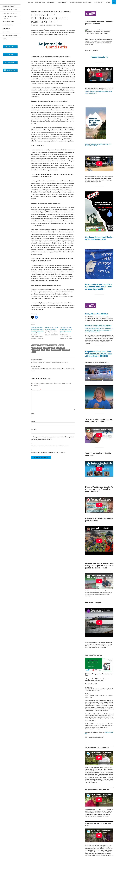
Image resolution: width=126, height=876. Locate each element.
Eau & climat (6, 32)
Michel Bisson (60, 347)
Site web (33, 429)
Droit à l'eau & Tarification (62, 11)
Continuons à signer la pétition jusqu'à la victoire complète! (99, 238)
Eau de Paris (44, 345)
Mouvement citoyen (8, 21)
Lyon (53, 347)
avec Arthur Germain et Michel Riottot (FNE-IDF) (98, 355)
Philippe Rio (66, 349)
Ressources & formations (10, 35)
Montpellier (36, 349)
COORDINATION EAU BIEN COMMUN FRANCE (80, 2)
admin (43, 25)
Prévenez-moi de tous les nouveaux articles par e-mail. (48, 452)
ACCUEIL (30, 2)
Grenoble (46, 347)
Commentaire (36, 390)
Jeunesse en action (8, 25)
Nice (43, 349)
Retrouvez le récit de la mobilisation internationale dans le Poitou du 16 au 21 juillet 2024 (98, 286)
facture (61, 345)
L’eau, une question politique (96, 314)
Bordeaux (35, 345)
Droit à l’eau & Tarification (10, 13)
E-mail (33, 421)
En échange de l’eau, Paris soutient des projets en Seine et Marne (49, 361)
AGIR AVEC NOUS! (98, 2)
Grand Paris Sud (37, 347)
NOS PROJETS (50, 2)
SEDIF (34, 352)
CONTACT (108, 2)
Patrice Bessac (56, 349)
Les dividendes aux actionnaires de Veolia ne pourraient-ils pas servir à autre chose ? (53, 369)
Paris (48, 349)
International (6, 28)
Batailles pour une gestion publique (42, 11)
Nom (32, 413)
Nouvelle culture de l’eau (10, 9)
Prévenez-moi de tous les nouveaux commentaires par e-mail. (50, 446)
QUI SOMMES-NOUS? (40, 2)
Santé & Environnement (9, 6)
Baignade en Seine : (93, 351)
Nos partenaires (62, 2)
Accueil (5, 38)
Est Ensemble (53, 345)
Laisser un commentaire (54, 25)
